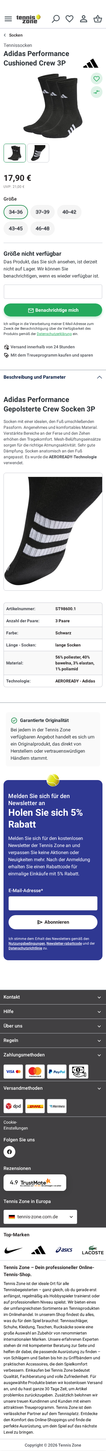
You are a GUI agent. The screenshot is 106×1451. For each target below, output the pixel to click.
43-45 (18, 230)
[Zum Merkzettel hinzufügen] (96, 78)
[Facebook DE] (9, 1152)
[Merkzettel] (69, 18)
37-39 (45, 213)
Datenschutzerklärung (54, 334)
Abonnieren (56, 922)
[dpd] (13, 1106)
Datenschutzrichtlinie (25, 948)
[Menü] (8, 19)
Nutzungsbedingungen (27, 943)
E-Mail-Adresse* (26, 890)
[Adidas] (90, 63)
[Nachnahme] (78, 1071)
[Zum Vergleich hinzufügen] (96, 92)
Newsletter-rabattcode (64, 943)
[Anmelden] (83, 19)
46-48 (45, 230)
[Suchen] (55, 19)
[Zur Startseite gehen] (28, 18)
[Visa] (13, 1071)
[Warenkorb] (97, 18)
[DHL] (35, 1106)
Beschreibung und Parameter (35, 377)
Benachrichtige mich (57, 310)
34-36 (18, 213)
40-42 (72, 213)
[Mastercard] (35, 1071)
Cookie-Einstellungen (9, 1125)
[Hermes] (57, 1106)
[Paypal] (57, 1071)
